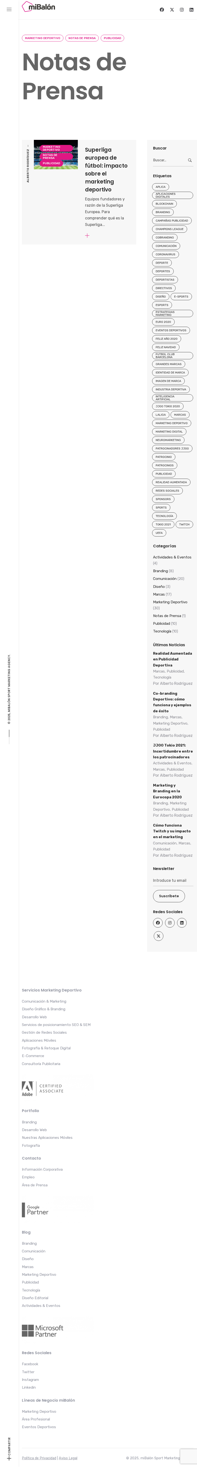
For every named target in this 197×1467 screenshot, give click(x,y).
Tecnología (164, 516)
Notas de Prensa (82, 38)
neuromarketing (168, 440)
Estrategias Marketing (165, 313)
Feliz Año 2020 (167, 338)
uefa (159, 533)
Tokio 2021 (163, 524)
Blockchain (164, 203)
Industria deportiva (171, 389)
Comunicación (166, 246)
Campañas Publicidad (172, 220)
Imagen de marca (168, 381)
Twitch (184, 524)
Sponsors (163, 499)
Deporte (162, 263)
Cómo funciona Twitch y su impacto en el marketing (172, 831)
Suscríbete (169, 896)
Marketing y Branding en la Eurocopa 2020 (167, 791)
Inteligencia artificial (165, 398)
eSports (162, 305)
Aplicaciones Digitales (166, 195)
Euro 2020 (163, 322)
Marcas (180, 414)
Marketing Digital (169, 431)
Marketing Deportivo (42, 38)
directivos (164, 288)
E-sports (181, 296)
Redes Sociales (167, 490)
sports (161, 507)
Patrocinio (164, 457)
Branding (163, 212)
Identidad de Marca (170, 372)
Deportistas (165, 279)
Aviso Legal (68, 1458)
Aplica (161, 187)
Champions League (170, 229)
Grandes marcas (169, 364)
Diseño (161, 296)
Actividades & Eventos (172, 557)
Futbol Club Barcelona (165, 356)
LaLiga (161, 414)
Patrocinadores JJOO (172, 448)
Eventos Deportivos (171, 330)
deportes (163, 271)
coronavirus (165, 254)
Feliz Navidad (166, 347)
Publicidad (112, 38)
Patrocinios (165, 465)
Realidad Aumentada (171, 482)
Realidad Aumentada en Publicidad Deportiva (172, 659)
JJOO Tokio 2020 (168, 406)
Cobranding (165, 237)
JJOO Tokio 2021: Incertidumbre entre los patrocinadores (173, 751)
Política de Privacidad (39, 1458)
